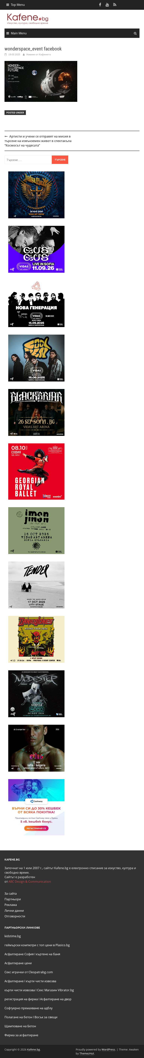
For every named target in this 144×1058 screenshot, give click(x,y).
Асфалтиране (14, 981)
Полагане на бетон (18, 1017)
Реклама (10, 905)
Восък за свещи (45, 1017)
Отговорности (14, 916)
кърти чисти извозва (41, 981)
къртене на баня (48, 954)
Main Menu (19, 33)
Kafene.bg (33, 1049)
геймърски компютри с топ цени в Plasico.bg (37, 945)
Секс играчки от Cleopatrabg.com (28, 972)
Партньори (12, 899)
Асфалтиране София (19, 954)
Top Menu (18, 5)
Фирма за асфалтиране (21, 1035)
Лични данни (14, 911)
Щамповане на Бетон (20, 1026)
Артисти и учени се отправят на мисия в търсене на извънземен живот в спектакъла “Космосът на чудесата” (37, 140)
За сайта (10, 893)
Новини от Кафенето (38, 54)
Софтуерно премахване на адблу (28, 1008)
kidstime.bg (12, 936)
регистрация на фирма (21, 999)
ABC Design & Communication (29, 881)
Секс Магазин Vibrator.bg (55, 990)
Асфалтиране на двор (55, 999)
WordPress (108, 1049)
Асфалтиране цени (18, 963)
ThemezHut (87, 1053)
